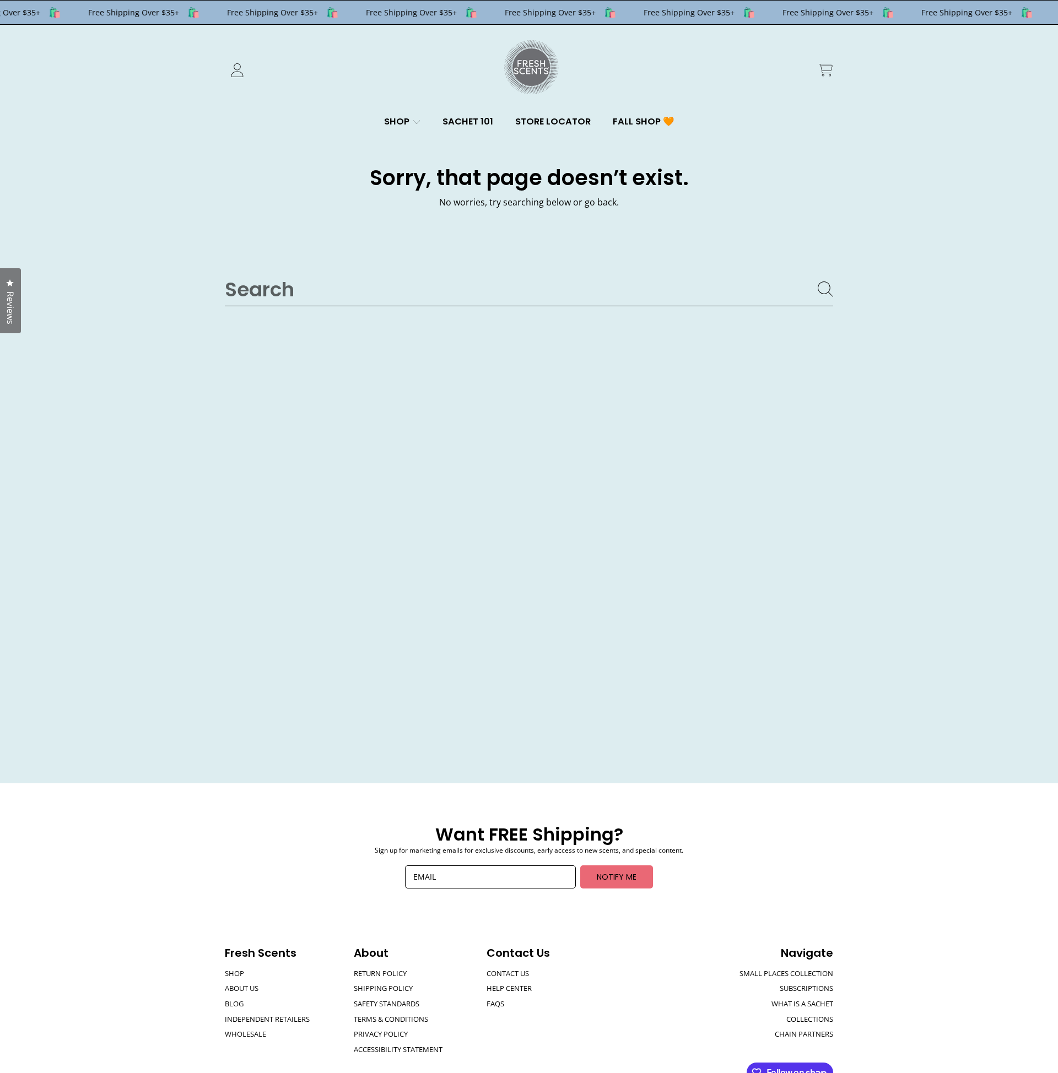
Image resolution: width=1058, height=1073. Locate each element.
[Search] (825, 289)
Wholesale (245, 1034)
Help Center (509, 988)
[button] (825, 70)
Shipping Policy (383, 988)
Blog (234, 1004)
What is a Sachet (802, 1004)
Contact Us (508, 973)
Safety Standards (386, 1004)
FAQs (495, 1004)
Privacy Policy (381, 1034)
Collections (809, 1019)
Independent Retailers (267, 1019)
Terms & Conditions (391, 1019)
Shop (398, 121)
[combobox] (529, 289)
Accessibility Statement (398, 1049)
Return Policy (380, 973)
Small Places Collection (786, 973)
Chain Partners (804, 1034)
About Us (241, 988)
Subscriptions (806, 988)
